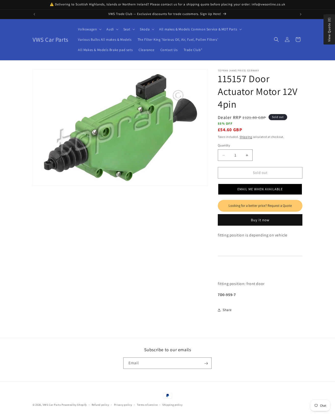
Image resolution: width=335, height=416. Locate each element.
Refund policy (100, 404)
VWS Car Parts (52, 404)
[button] (89, 29)
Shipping (246, 137)
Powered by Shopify (74, 404)
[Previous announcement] (34, 14)
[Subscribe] (206, 363)
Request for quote (260, 206)
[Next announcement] (300, 14)
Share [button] (227, 310)
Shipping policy (172, 404)
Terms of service (147, 404)
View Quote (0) (329, 29)
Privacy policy (123, 404)
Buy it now (260, 220)
